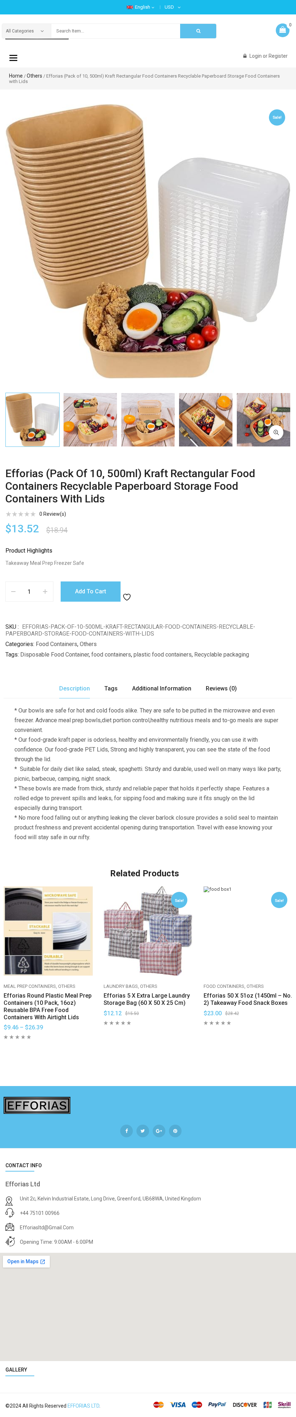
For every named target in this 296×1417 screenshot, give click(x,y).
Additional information (161, 688)
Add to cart (90, 591)
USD (169, 7)
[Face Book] (126, 1131)
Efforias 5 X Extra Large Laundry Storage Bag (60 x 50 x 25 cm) (147, 999)
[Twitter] (142, 1131)
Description (74, 688)
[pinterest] (175, 1131)
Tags (111, 688)
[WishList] (127, 591)
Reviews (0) (221, 688)
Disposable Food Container (54, 654)
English (142, 7)
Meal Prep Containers (30, 986)
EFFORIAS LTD (83, 1406)
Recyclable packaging (221, 654)
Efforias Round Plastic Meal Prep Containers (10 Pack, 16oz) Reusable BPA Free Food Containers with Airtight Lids (48, 1006)
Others (34, 76)
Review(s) (52, 514)
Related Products (144, 873)
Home (16, 76)
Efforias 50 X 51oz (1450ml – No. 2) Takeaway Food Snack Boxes (248, 999)
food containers (111, 654)
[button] (276, 432)
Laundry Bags (121, 986)
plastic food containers (163, 654)
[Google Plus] (159, 1131)
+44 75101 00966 (40, 1213)
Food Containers (56, 644)
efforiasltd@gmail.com (47, 1227)
